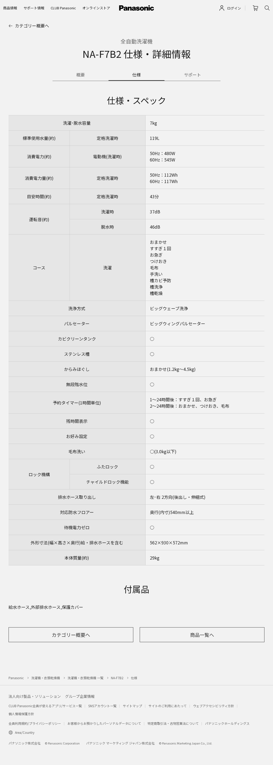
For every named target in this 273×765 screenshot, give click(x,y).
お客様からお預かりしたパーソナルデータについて (104, 723)
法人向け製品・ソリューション (35, 696)
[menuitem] (10, 8)
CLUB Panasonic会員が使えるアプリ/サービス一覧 (45, 705)
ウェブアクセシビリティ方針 (213, 705)
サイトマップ (132, 705)
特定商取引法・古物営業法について (173, 723)
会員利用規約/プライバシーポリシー (35, 723)
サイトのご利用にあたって (167, 705)
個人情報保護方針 (21, 713)
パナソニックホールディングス (227, 723)
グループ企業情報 (80, 696)
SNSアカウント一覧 (102, 705)
